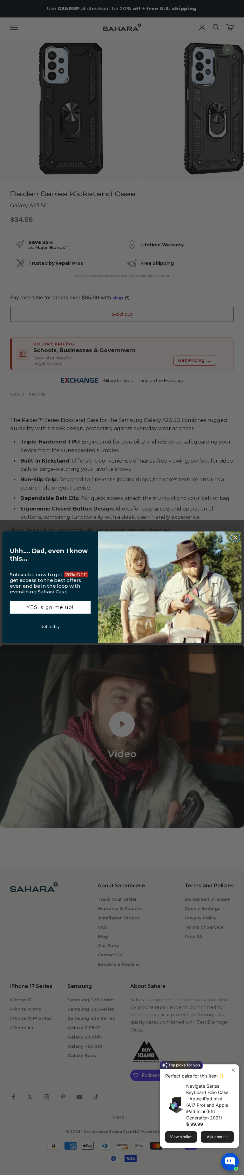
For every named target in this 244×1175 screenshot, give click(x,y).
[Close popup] (233, 1070)
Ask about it (217, 1136)
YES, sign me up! (50, 607)
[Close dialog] (235, 537)
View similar (181, 1136)
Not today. (50, 626)
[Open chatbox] (230, 1162)
